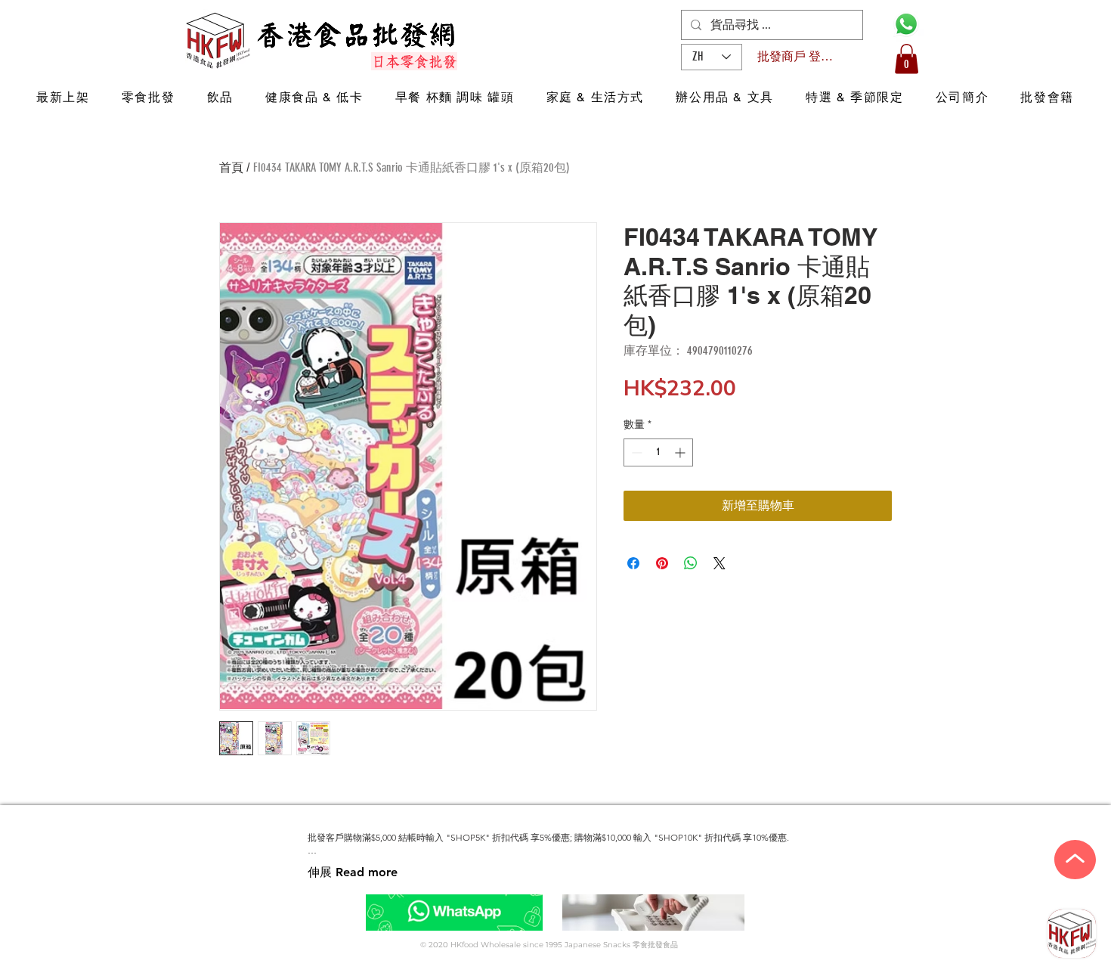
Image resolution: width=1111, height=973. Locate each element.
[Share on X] (719, 563)
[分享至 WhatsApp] (691, 563)
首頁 (231, 167)
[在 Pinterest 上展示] (662, 563)
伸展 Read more (353, 872)
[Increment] (681, 452)
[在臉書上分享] (633, 563)
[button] (906, 58)
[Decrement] (635, 452)
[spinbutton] (658, 452)
